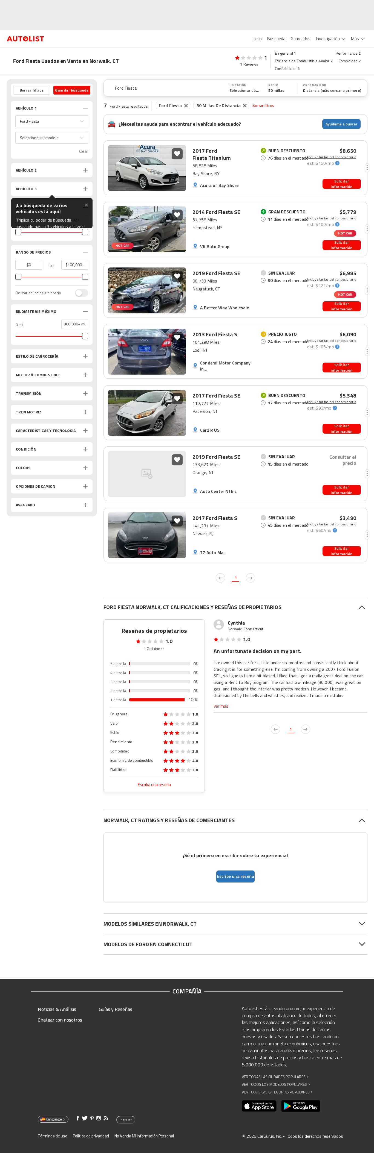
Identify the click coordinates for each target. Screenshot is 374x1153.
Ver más (221, 706)
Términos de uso (52, 1136)
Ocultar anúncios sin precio (38, 293)
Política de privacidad (91, 1136)
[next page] (250, 578)
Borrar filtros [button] (32, 90)
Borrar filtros (263, 105)
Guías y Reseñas (115, 1009)
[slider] (18, 232)
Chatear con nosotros (60, 1019)
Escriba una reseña (154, 784)
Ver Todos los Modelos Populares (276, 1084)
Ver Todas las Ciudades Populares (275, 1077)
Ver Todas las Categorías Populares (277, 1092)
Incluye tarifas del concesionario (331, 157)
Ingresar (126, 1120)
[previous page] (220, 578)
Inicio (257, 38)
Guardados (300, 38)
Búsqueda (276, 38)
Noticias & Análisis (57, 1009)
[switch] (78, 293)
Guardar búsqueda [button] (71, 90)
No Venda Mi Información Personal (144, 1136)
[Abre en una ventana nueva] (259, 1106)
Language (54, 1119)
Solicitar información (341, 184)
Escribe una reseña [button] (235, 876)
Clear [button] (83, 151)
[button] (52, 121)
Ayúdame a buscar (342, 124)
